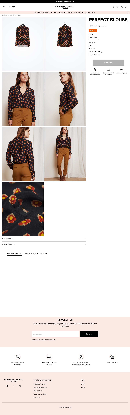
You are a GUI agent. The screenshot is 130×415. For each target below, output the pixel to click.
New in (83, 384)
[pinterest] (20, 386)
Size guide (92, 48)
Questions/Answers (39, 384)
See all (83, 387)
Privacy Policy (37, 391)
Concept (12, 7)
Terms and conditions (40, 394)
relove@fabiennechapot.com (81, 364)
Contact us (37, 397)
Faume (69, 407)
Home (3, 15)
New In (8, 15)
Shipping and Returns (40, 387)
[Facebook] (14, 386)
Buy (4, 7)
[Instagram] (7, 386)
